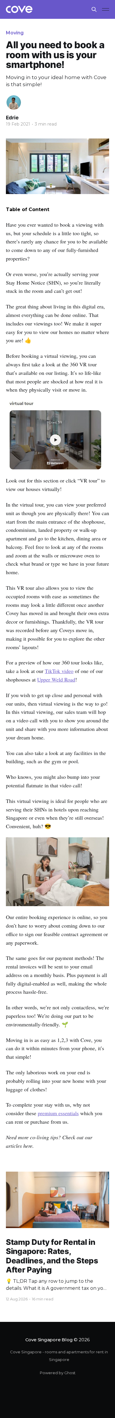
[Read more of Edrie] (14, 102)
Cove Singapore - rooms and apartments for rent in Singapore (59, 1355)
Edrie (12, 118)
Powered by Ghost (57, 1372)
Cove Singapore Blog (49, 1339)
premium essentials (58, 1113)
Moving (15, 33)
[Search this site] (94, 9)
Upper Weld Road (56, 679)
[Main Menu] (105, 9)
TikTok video (59, 670)
